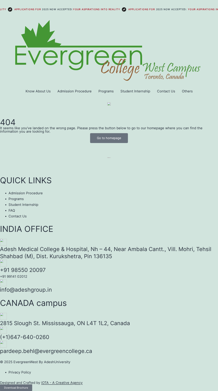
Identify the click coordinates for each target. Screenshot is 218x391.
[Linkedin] (14, 164)
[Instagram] (23, 164)
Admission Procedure (74, 91)
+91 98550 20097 (23, 270)
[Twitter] (33, 164)
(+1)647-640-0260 (24, 337)
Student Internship (135, 91)
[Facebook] (4, 164)
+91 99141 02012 (13, 276)
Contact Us (166, 91)
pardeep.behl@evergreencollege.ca (46, 351)
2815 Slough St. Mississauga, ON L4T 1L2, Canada (65, 323)
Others (187, 91)
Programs (106, 91)
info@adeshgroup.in (26, 289)
